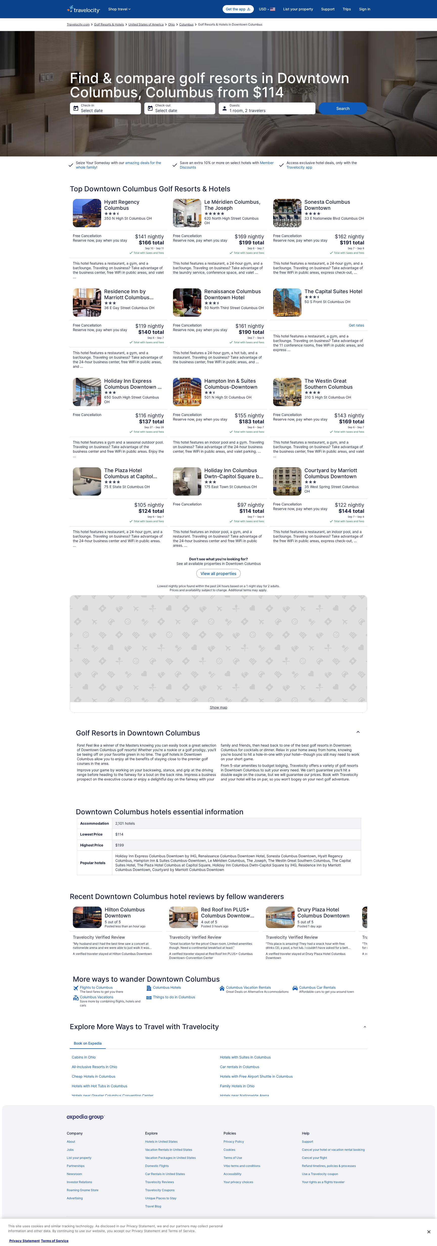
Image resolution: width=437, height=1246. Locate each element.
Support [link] (307, 1141)
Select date (92, 110)
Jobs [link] (70, 1149)
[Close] (428, 1231)
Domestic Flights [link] (157, 1166)
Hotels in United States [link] (161, 1141)
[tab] (88, 1043)
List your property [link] (79, 1158)
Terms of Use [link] (233, 1158)
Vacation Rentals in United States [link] (168, 1149)
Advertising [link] (75, 1198)
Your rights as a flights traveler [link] (323, 1182)
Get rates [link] (356, 325)
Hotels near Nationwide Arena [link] (244, 1095)
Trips (347, 9)
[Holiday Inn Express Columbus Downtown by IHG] (118, 418)
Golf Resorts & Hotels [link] (109, 24)
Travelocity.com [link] (78, 24)
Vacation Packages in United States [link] (170, 1158)
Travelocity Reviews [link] (159, 1182)
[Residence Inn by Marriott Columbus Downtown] (118, 328)
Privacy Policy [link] (234, 1141)
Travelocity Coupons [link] (159, 1190)
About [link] (71, 1141)
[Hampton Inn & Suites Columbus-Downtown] (218, 418)
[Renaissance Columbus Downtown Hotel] (218, 328)
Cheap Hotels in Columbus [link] (93, 1076)
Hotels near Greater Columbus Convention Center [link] (112, 1095)
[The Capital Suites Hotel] (318, 328)
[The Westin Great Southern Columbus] (318, 418)
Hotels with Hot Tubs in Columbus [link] (99, 1086)
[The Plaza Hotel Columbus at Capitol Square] (118, 507)
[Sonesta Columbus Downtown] (318, 239)
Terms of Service (55, 1241)
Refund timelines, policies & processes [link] (329, 1166)
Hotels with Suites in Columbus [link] (245, 1057)
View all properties (218, 573)
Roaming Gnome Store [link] (82, 1190)
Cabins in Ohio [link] (84, 1057)
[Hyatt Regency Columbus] (118, 239)
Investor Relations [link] (79, 1182)
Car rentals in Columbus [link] (239, 1067)
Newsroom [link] (74, 1174)
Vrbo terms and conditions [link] (242, 1166)
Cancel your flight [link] (314, 1158)
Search (343, 108)
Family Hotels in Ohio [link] (237, 1086)
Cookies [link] (229, 1149)
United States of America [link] (146, 24)
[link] (109, 989)
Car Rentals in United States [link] (165, 1174)
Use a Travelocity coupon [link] (320, 1174)
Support (328, 9)
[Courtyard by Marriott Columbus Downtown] (318, 507)
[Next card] (361, 933)
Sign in (364, 9)
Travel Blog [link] (153, 1206)
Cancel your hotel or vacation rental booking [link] (333, 1149)
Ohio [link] (171, 24)
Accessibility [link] (233, 1174)
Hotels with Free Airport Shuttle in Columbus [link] (256, 1076)
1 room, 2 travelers (248, 110)
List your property (298, 9)
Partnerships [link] (75, 1166)
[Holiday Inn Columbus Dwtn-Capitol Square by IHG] (218, 507)
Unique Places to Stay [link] (161, 1198)
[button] (218, 733)
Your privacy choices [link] (238, 1182)
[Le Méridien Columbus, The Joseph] (218, 239)
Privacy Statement (24, 1241)
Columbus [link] (186, 24)
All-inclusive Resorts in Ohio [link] (94, 1067)
